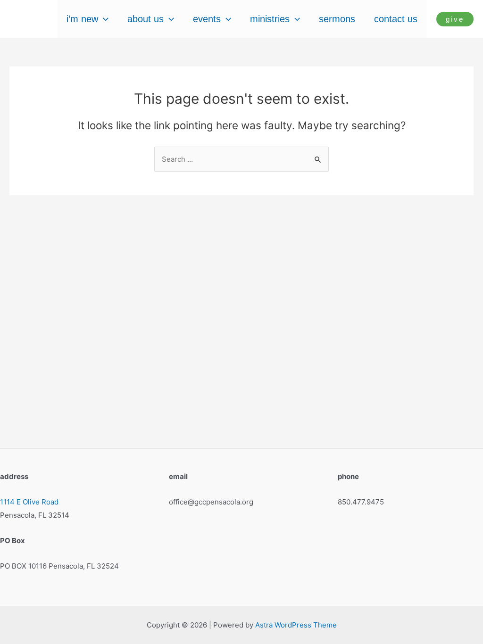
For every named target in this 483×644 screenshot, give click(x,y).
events (207, 19)
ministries (270, 19)
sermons (337, 19)
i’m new (82, 19)
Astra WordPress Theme (296, 624)
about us (145, 19)
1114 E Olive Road (29, 501)
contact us (395, 19)
